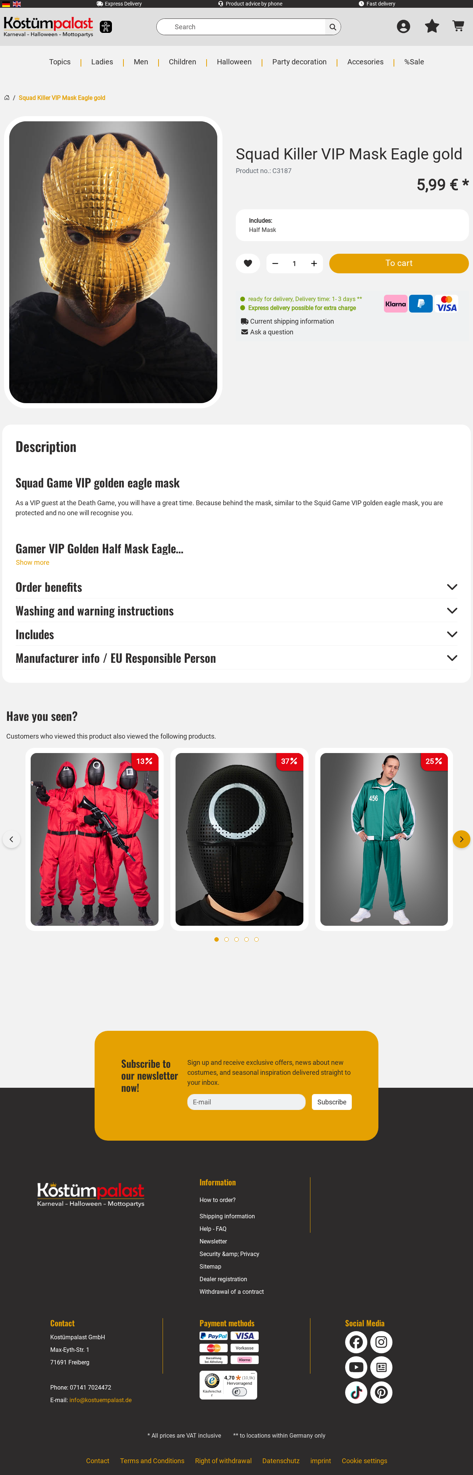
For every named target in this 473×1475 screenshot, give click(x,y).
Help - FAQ (213, 1228)
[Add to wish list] (248, 263)
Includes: (260, 220)
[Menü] (252, 1375)
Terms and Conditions (152, 1461)
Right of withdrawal (223, 1461)
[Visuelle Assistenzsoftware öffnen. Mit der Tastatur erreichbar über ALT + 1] (101, 26)
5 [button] (256, 939)
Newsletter (213, 1241)
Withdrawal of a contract (232, 1291)
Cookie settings (364, 1461)
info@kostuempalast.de (100, 1400)
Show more (33, 562)
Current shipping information (291, 321)
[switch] (239, 1391)
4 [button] (246, 939)
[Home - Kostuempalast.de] (91, 1195)
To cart (399, 263)
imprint (320, 1461)
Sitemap (210, 1266)
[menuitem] (6, 4)
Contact (97, 1461)
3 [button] (236, 939)
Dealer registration (223, 1279)
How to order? (218, 1200)
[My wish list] (432, 27)
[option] (113, 262)
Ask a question (271, 332)
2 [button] (226, 939)
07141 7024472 (90, 1387)
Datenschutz (281, 1461)
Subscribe (332, 1102)
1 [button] (216, 939)
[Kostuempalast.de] (48, 26)
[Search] (333, 27)
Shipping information (227, 1216)
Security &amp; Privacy (229, 1254)
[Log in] (403, 27)
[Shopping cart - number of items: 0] (459, 27)
